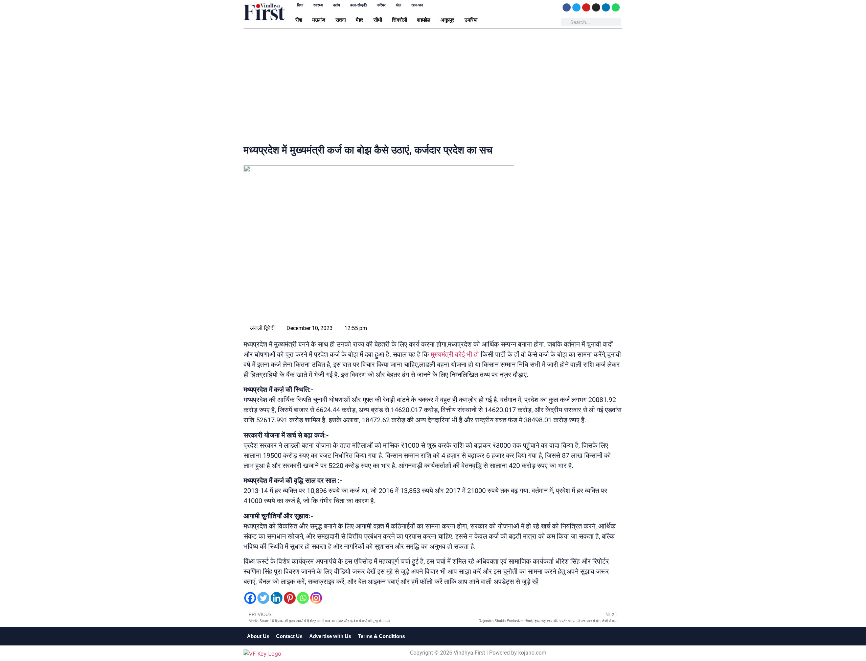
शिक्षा (300, 5)
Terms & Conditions (381, 636)
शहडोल (423, 20)
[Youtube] (586, 7)
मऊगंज (318, 20)
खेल (398, 5)
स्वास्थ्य (318, 5)
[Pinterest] (290, 598)
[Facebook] (567, 7)
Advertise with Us (330, 636)
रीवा (298, 20)
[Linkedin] (606, 7)
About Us (258, 636)
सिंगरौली (399, 20)
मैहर (359, 20)
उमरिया (470, 20)
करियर (381, 5)
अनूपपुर (447, 20)
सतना (341, 20)
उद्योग (336, 5)
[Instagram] (596, 7)
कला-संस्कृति (358, 5)
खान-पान (417, 5)
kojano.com (532, 653)
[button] (300, 20)
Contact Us (289, 636)
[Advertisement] (433, 87)
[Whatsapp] (616, 7)
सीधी (377, 20)
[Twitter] (576, 7)
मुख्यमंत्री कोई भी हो (455, 354)
